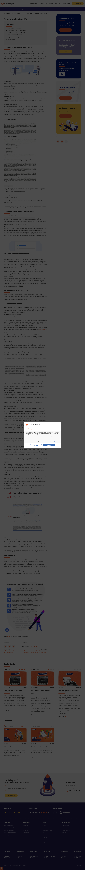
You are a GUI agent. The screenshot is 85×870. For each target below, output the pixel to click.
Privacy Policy (56, 441)
